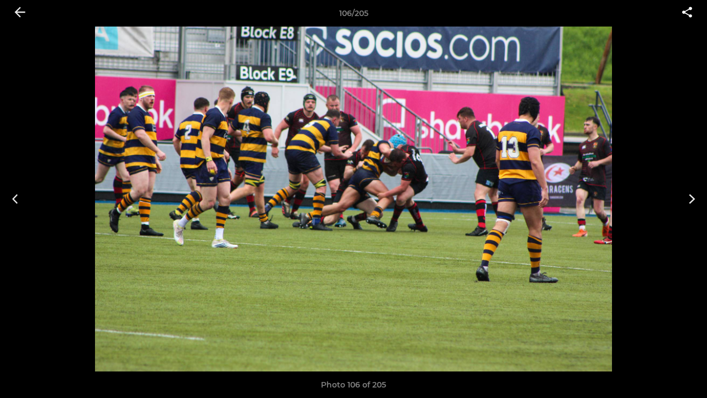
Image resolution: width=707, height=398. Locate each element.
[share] (687, 13)
